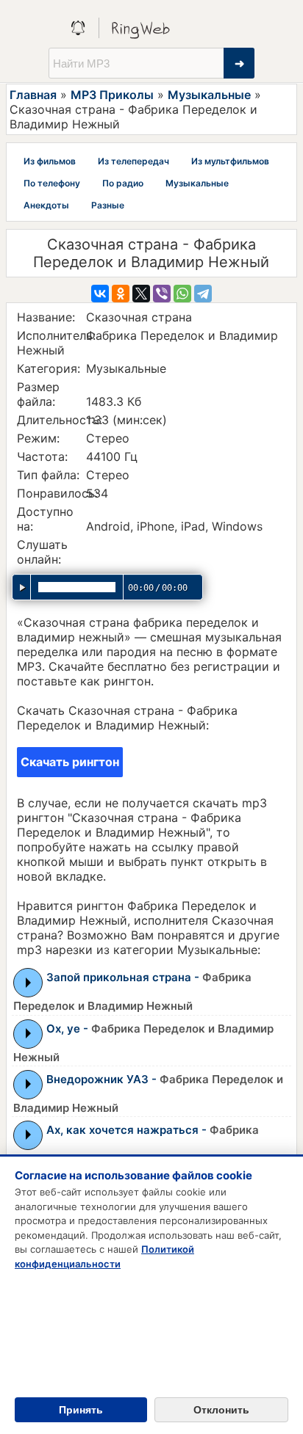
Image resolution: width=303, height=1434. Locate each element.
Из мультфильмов (230, 161)
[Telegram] (203, 293)
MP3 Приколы (112, 94)
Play (28, 983)
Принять (81, 1410)
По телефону (52, 183)
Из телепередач (133, 161)
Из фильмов (50, 161)
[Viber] (162, 293)
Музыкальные (209, 94)
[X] (141, 293)
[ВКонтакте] (100, 293)
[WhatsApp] (182, 293)
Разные (107, 205)
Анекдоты (46, 205)
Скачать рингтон (70, 761)
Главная (33, 94)
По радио (122, 183)
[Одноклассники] (120, 293)
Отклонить (221, 1410)
